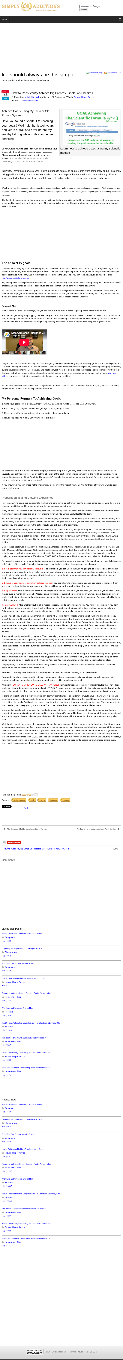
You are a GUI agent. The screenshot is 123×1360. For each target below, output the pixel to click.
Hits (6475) (6, 1075)
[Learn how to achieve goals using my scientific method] (90, 127)
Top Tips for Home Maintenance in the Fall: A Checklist (24, 1038)
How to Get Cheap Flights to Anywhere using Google (23, 978)
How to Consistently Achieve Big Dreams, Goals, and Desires (26, 1053)
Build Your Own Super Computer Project (18, 963)
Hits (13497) (7, 1015)
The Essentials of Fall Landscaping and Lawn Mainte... (27, 829)
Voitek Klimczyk (32, 97)
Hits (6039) (6, 1060)
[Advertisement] (61, 47)
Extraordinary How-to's (58, 849)
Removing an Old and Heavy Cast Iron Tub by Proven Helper (26, 993)
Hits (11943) (7, 1030)
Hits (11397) (7, 1001)
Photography (11, 952)
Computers (10, 937)
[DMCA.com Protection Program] (35, 1352)
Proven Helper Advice (84, 97)
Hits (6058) (6, 956)
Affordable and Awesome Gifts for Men (17, 1008)
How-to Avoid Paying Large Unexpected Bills (24, 849)
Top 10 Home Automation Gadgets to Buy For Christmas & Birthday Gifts (31, 1023)
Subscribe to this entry (29, 101)
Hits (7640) (6, 971)
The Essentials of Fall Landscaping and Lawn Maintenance (26, 1068)
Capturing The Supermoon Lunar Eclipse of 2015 (22, 949)
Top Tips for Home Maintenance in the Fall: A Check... (96, 829)
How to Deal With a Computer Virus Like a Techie (22, 934)
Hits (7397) (6, 1045)
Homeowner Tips (13, 997)
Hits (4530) (6, 941)
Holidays (9, 1012)
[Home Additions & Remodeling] (30, 6)
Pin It (26, 808)
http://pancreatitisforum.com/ (15, 278)
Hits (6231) (6, 986)
